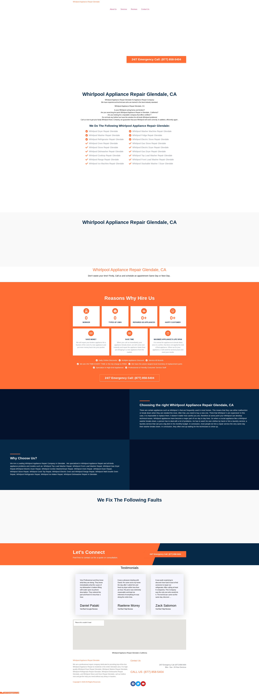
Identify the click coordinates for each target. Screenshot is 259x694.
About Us (113, 9)
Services (124, 9)
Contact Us (145, 9)
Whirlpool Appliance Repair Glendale (86, 2)
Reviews (134, 9)
